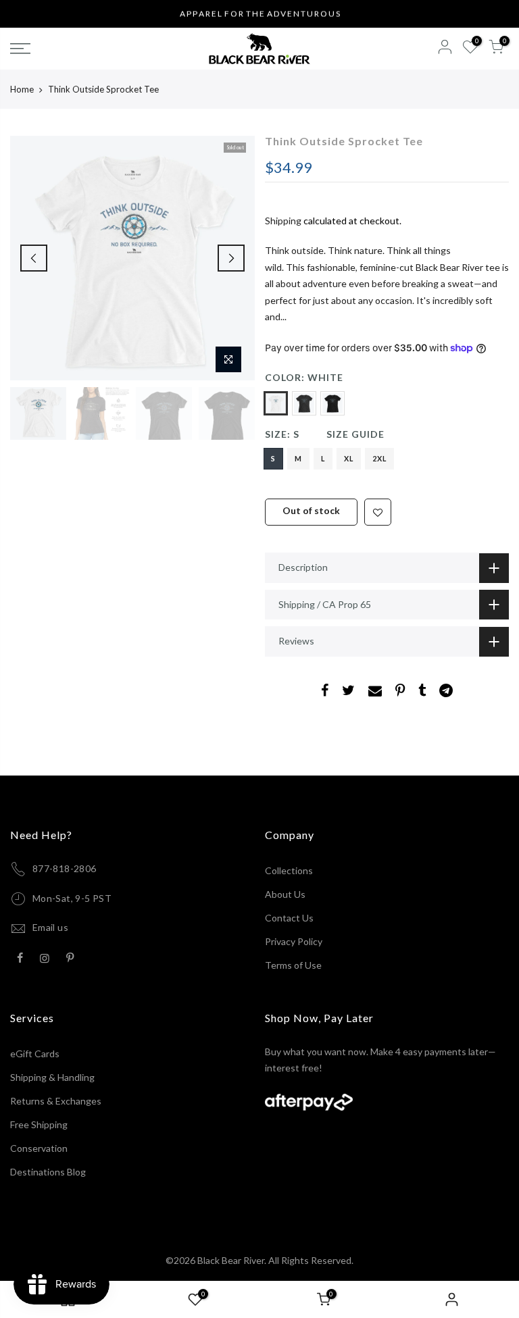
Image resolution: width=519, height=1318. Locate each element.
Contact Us (289, 917)
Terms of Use (293, 965)
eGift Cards (34, 1053)
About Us (285, 894)
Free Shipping (39, 1124)
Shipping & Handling (52, 1077)
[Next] (231, 258)
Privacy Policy (293, 941)
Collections (289, 870)
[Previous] (33, 258)
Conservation (39, 1148)
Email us (50, 927)
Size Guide (355, 434)
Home (22, 89)
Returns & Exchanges (55, 1101)
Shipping (283, 220)
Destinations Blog (48, 1171)
